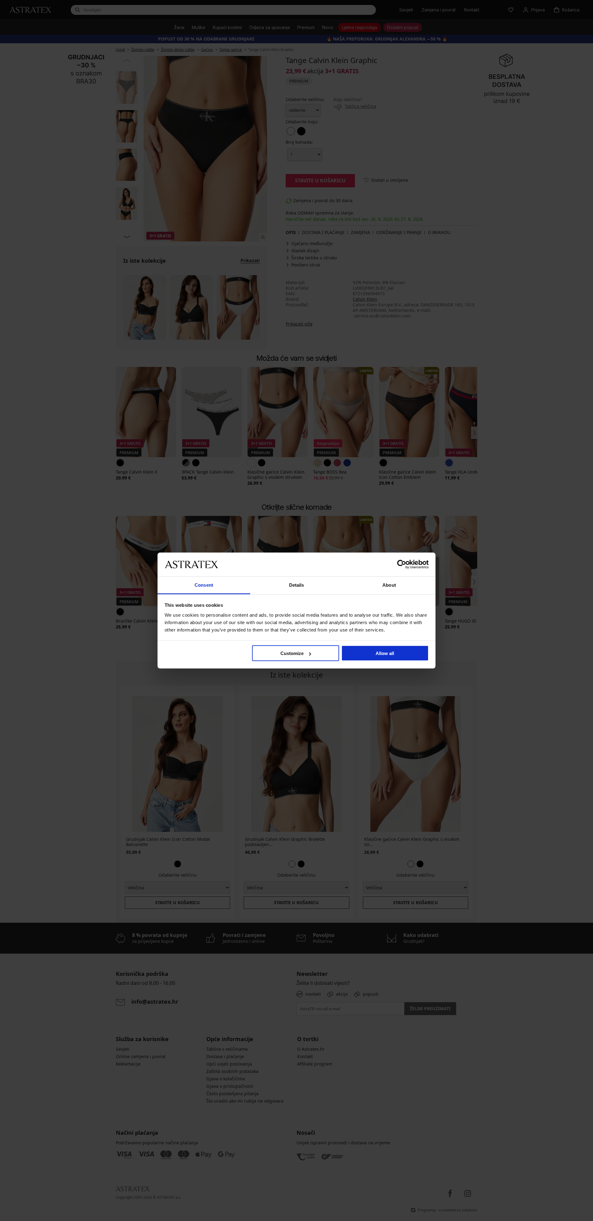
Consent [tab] (204, 584)
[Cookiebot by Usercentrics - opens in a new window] (402, 564)
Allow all (385, 653)
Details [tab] (296, 584)
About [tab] (389, 584)
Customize (292, 653)
